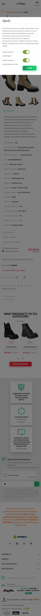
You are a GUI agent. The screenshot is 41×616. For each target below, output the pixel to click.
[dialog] (20, 308)
